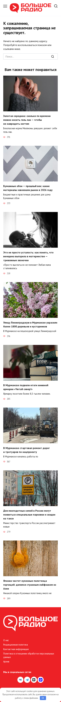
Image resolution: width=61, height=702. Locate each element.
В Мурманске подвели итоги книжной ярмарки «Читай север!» (25, 387)
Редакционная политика (15, 644)
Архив (6, 661)
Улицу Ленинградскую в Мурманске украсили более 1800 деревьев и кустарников (30, 324)
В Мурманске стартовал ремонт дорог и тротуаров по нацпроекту (26, 449)
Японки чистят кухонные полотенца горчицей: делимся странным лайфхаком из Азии (29, 584)
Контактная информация (16, 649)
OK (42, 698)
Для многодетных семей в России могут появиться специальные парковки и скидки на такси (29, 514)
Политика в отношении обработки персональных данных (28, 655)
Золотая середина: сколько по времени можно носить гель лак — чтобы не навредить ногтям (27, 119)
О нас (6, 640)
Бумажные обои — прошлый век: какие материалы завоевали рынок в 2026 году (28, 188)
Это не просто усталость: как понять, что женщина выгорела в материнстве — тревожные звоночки (28, 256)
